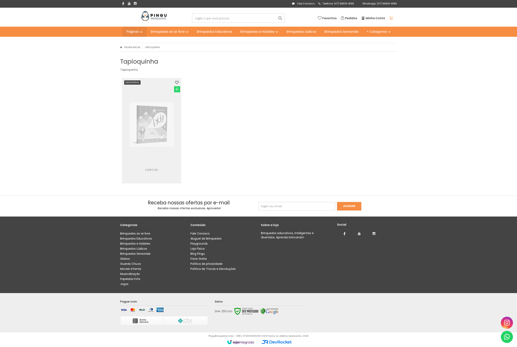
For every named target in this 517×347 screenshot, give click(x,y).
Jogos (124, 284)
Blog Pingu (197, 254)
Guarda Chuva (130, 264)
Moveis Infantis (130, 269)
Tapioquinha (152, 47)
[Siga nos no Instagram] (135, 3)
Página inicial (132, 47)
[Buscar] (280, 18)
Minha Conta (375, 18)
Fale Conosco (305, 3)
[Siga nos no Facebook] (123, 4)
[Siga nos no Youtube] (129, 3)
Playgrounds (199, 244)
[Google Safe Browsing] (269, 311)
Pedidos (351, 18)
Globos (125, 259)
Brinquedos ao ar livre (135, 233)
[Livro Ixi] (151, 130)
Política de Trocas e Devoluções (213, 269)
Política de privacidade (206, 264)
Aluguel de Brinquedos (206, 239)
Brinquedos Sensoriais (135, 254)
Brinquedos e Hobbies (135, 244)
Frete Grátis (198, 259)
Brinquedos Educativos (136, 239)
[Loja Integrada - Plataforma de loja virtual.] (240, 342)
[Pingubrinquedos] (153, 16)
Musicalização (130, 274)
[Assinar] (349, 206)
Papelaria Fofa (130, 279)
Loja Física (197, 249)
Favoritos (329, 18)
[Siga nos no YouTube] (359, 234)
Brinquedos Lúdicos (133, 249)
